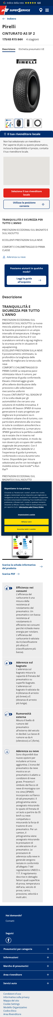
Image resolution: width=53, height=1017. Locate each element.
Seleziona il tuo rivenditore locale (26, 193)
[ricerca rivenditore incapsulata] (40, 10)
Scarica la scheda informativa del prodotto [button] (19, 566)
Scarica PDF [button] (8, 573)
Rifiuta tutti (26, 522)
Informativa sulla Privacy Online (31, 507)
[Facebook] (8, 940)
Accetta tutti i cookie (26, 529)
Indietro (11, 18)
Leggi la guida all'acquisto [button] (24, 280)
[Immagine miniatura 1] (9, 123)
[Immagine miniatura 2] (19, 123)
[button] (47, 10)
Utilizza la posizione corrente (24, 204)
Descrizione (8, 49)
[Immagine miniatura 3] (28, 123)
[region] (26, 508)
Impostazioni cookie (26, 514)
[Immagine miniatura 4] (37, 123)
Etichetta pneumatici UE (31, 49)
